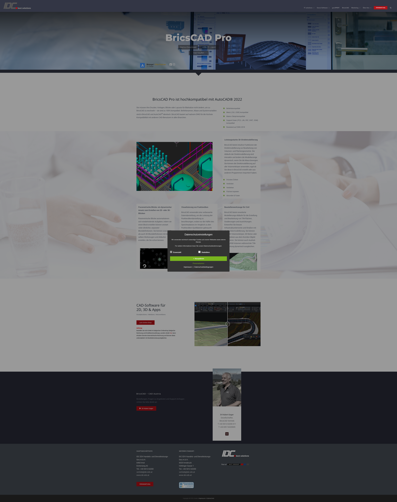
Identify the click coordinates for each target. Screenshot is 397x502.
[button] (390, 7)
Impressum (188, 267)
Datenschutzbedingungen (203, 267)
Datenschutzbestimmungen (213, 246)
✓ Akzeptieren (198, 258)
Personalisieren (198, 263)
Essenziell (177, 252)
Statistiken (205, 252)
